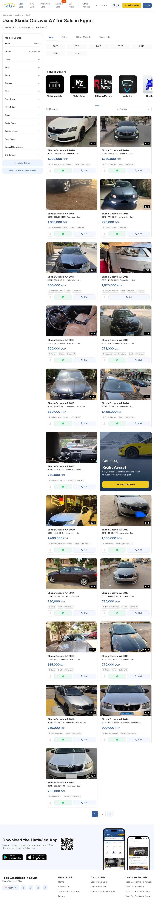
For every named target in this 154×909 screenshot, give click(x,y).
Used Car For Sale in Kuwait (139, 882)
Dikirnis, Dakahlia (111, 733)
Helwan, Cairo (56, 417)
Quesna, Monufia (111, 291)
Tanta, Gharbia (110, 164)
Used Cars (21, 5)
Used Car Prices (22, 163)
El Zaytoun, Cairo (57, 480)
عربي (117, 4)
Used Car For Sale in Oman (138, 896)
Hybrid (141, 291)
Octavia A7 (86, 164)
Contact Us (63, 886)
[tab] (51, 37)
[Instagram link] (45, 887)
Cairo (53, 607)
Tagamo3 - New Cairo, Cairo (115, 354)
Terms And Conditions (69, 891)
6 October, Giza (56, 291)
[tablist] (99, 37)
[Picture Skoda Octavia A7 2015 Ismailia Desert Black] (71, 194)
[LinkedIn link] (37, 887)
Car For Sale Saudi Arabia (103, 891)
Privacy (61, 896)
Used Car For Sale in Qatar (138, 891)
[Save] (93, 119)
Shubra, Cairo (56, 796)
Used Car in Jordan (135, 886)
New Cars (32, 5)
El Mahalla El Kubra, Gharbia (61, 164)
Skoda (77, 164)
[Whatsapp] (63, 170)
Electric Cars (60, 5)
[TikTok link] (30, 887)
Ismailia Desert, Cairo (59, 228)
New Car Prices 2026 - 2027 (22, 170)
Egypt (10, 888)
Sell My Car (133, 5)
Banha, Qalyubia (57, 733)
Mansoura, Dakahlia (112, 607)
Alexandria (109, 544)
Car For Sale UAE (98, 886)
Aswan (53, 354)
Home (61, 882)
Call (86, 170)
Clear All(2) (41, 27)
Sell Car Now (127, 484)
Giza (107, 228)
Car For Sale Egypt (99, 882)
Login (147, 5)
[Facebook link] (23, 887)
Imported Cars (45, 5)
